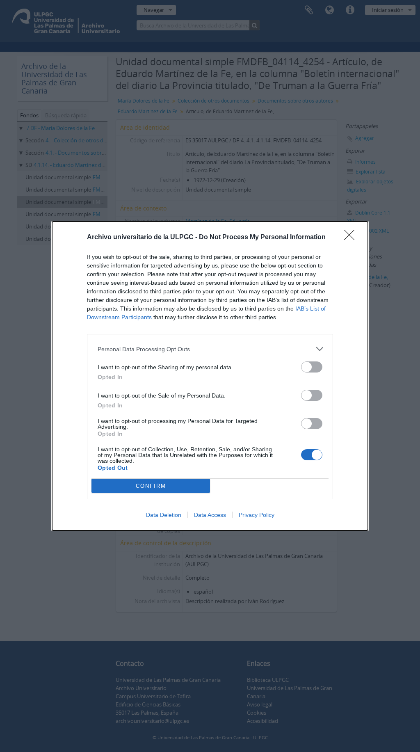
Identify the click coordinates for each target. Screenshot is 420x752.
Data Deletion (163, 515)
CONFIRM (151, 486)
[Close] (352, 237)
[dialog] (210, 376)
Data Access (210, 515)
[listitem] (210, 349)
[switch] (311, 367)
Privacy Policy (256, 515)
